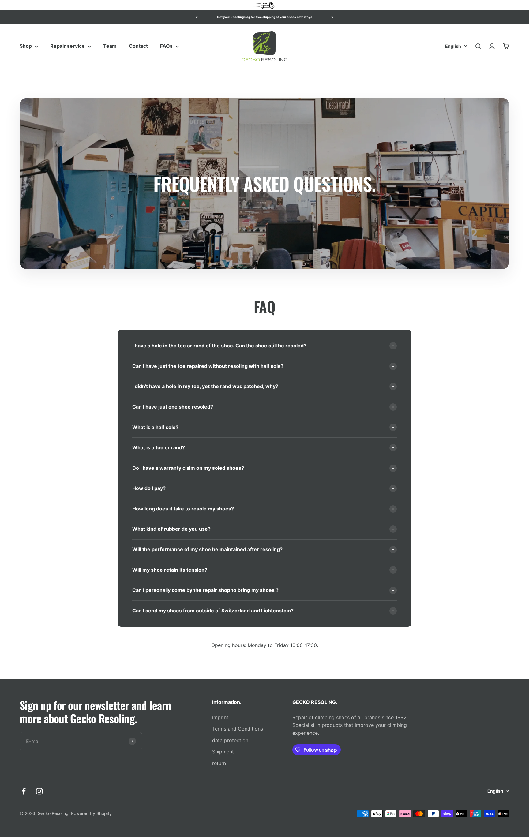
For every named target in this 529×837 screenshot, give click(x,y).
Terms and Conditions (237, 729)
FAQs (166, 46)
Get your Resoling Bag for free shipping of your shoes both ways (264, 17)
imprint (220, 717)
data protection (230, 740)
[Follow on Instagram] (39, 791)
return (219, 763)
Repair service (67, 46)
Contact (138, 46)
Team (110, 46)
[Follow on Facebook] (24, 791)
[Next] (332, 17)
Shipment (223, 752)
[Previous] (197, 17)
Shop (26, 46)
